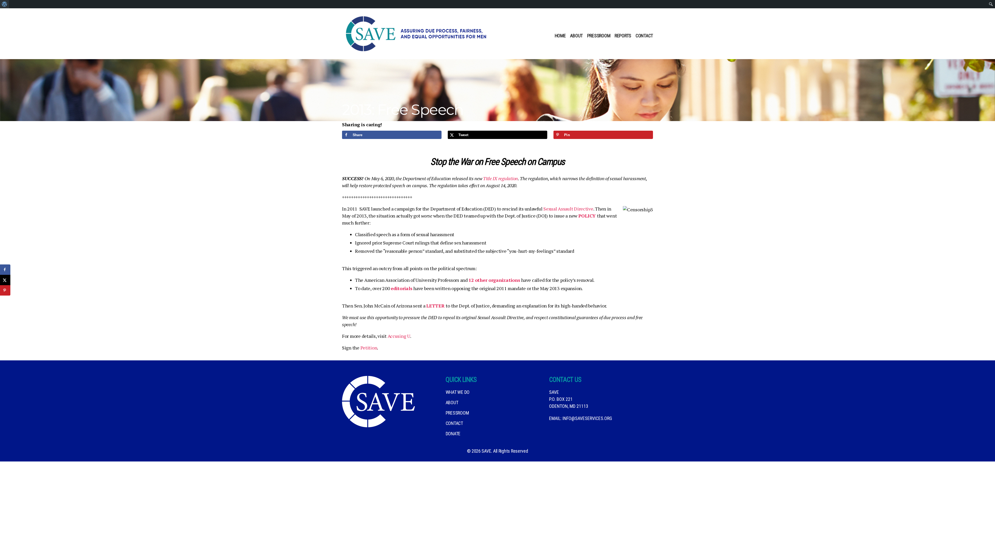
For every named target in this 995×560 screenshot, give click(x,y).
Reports (623, 35)
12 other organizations (494, 280)
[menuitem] (4, 4)
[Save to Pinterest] (5, 290)
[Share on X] (5, 280)
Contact (644, 35)
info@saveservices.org (587, 418)
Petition (368, 348)
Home (560, 35)
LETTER (436, 306)
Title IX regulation (500, 178)
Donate (453, 433)
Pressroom (598, 35)
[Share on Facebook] (5, 269)
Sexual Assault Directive (568, 209)
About (576, 35)
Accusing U (399, 336)
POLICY (587, 216)
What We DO (458, 392)
